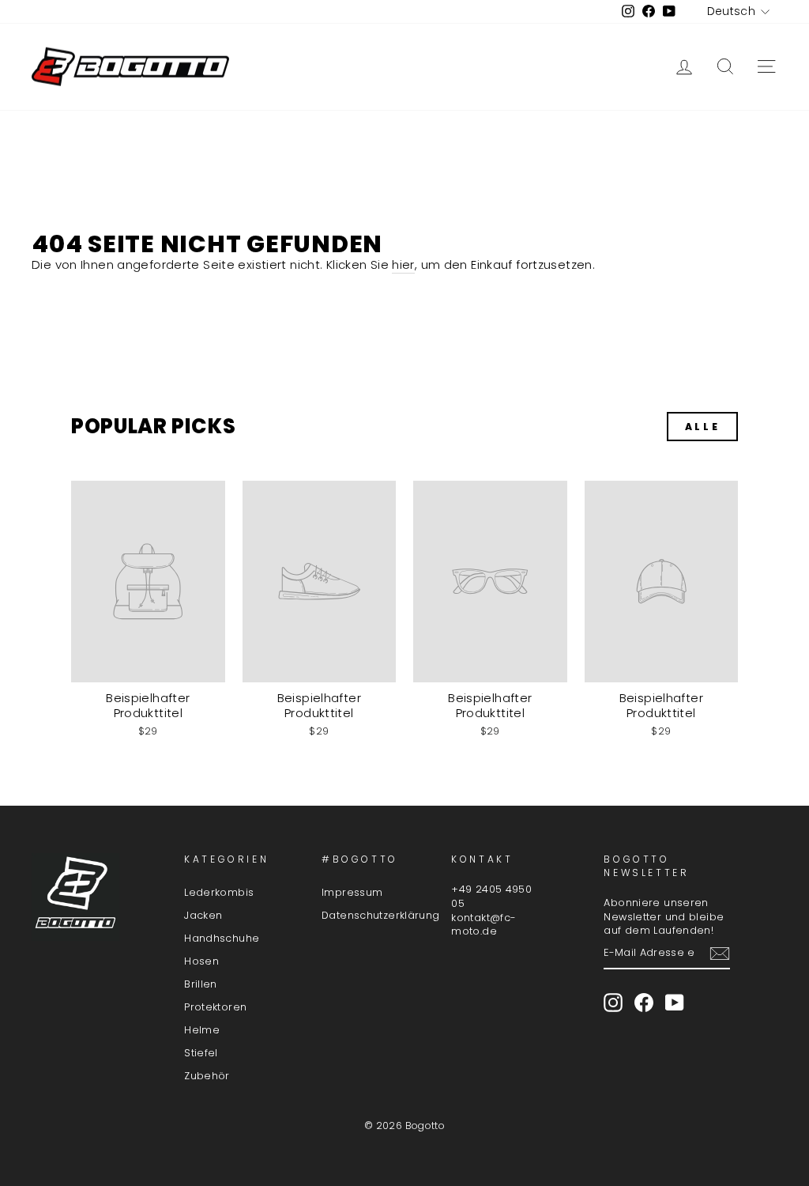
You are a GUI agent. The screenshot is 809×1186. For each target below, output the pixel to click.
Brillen (200, 984)
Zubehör (207, 1075)
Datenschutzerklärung (381, 915)
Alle (702, 426)
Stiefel (201, 1052)
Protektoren (215, 1007)
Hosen (201, 961)
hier (403, 264)
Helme (202, 1030)
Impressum (352, 892)
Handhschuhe (221, 938)
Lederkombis (219, 892)
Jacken (203, 915)
